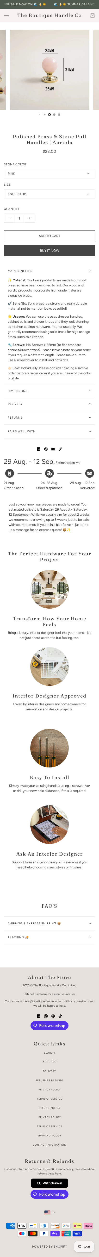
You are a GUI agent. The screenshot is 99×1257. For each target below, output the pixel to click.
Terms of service (49, 1126)
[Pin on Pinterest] (46, 448)
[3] (40, 114)
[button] (60, 448)
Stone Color (15, 164)
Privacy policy (49, 1117)
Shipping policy (49, 1135)
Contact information (49, 1144)
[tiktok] (60, 1015)
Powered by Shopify (49, 1246)
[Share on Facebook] (38, 448)
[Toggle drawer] (6, 15)
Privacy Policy (49, 1089)
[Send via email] (53, 448)
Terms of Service (49, 1098)
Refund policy (49, 1108)
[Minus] (9, 218)
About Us (49, 1062)
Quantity (12, 209)
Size (7, 184)
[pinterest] (53, 1015)
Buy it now (49, 251)
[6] (54, 114)
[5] (49, 114)
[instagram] (46, 1015)
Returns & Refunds (50, 1080)
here (58, 1173)
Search (49, 1052)
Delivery (49, 1071)
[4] (45, 114)
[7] (59, 114)
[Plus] (30, 218)
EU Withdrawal (49, 1183)
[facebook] (38, 1015)
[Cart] (92, 15)
